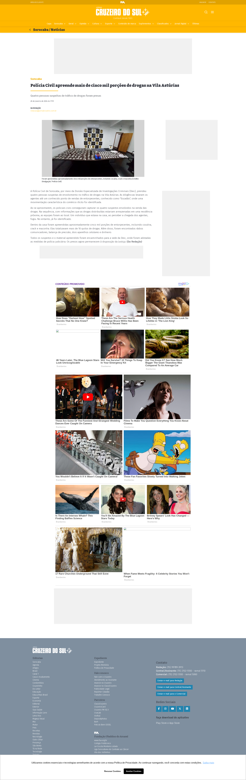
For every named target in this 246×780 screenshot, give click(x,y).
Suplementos (145, 23)
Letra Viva (37, 716)
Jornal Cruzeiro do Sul (123, 12)
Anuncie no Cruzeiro (102, 683)
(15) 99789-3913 (175, 667)
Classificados (163, 23)
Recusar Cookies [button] (112, 771)
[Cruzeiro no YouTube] (172, 709)
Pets (34, 728)
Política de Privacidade (104, 668)
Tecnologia (37, 751)
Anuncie (202, 2)
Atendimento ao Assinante (105, 680)
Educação (37, 692)
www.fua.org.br (100, 740)
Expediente (99, 662)
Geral (71, 23)
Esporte (108, 23)
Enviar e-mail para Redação (169, 680)
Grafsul (97, 716)
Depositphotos (100, 719)
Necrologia (37, 736)
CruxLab (97, 713)
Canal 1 (36, 674)
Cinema (36, 680)
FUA (96, 732)
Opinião (83, 23)
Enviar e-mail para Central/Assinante (174, 687)
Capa (49, 23)
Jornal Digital (180, 23)
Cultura (95, 23)
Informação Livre (40, 713)
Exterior (36, 707)
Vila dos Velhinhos (102, 752)
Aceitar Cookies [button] (133, 771)
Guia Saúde (37, 710)
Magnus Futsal (39, 719)
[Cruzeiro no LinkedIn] (187, 709)
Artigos (36, 668)
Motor (35, 725)
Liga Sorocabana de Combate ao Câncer (111, 749)
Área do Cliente (37, 2)
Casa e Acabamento (41, 677)
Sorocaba (58, 23)
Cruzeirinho (37, 686)
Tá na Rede (37, 748)
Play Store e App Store (168, 723)
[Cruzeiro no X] (180, 709)
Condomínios (38, 683)
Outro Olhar (38, 739)
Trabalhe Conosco (102, 695)
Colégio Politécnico (102, 743)
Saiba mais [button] (208, 763)
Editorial (36, 704)
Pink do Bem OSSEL (102, 725)
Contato (212, 2)
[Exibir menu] (212, 12)
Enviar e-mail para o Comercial (171, 694)
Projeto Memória (101, 665)
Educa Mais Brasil (40, 695)
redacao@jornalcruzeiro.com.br (43, 111)
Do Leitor (36, 689)
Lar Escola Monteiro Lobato (106, 746)
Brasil (35, 671)
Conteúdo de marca (127, 23)
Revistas (36, 733)
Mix (34, 722)
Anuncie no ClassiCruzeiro (105, 686)
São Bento (37, 745)
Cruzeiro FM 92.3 (101, 710)
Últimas (195, 23)
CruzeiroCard (99, 707)
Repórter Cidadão (101, 692)
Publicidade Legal (101, 689)
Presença (37, 742)
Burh (96, 722)
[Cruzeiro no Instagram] (165, 709)
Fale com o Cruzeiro (102, 677)
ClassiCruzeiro (100, 704)
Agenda (36, 665)
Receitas (36, 730)
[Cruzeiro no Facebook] (159, 709)
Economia (37, 701)
